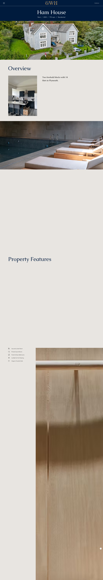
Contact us (97, 3)
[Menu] (4, 3)
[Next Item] (101, 548)
